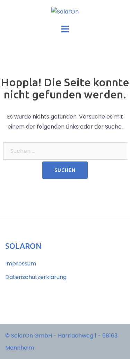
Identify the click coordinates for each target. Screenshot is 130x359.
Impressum (20, 264)
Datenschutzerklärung (36, 277)
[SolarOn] (65, 12)
